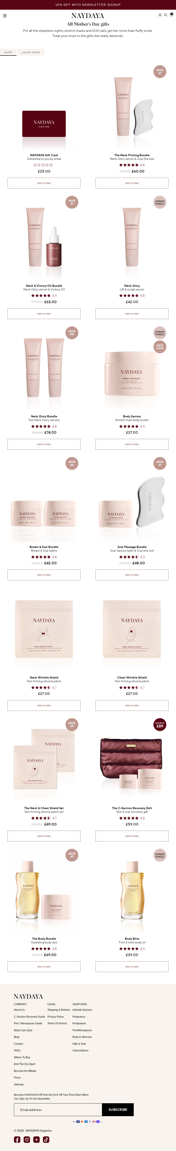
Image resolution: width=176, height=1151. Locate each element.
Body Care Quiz (23, 1030)
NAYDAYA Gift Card (44, 155)
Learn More (31, 52)
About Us (19, 1009)
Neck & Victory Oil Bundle (44, 286)
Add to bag (44, 183)
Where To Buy (22, 1057)
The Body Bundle (44, 939)
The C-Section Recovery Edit (132, 808)
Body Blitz (132, 939)
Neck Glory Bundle (44, 416)
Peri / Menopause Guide (28, 1023)
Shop (8, 52)
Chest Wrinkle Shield (132, 677)
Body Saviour (132, 416)
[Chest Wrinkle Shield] (132, 629)
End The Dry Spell (24, 1064)
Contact (18, 1043)
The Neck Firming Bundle (132, 155)
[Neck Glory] (132, 237)
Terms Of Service (57, 1023)
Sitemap (19, 1084)
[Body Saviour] (132, 368)
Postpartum (79, 1023)
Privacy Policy (55, 1016)
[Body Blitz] (132, 890)
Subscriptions (80, 1050)
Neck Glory (132, 286)
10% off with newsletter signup (88, 4)
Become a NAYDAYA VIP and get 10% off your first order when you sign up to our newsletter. (51, 1096)
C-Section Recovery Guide (29, 1016)
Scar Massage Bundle (132, 547)
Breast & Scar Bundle (44, 547)
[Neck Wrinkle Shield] (44, 629)
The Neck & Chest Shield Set (44, 808)
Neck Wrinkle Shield (44, 677)
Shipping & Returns (58, 1009)
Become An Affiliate (25, 1070)
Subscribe (118, 1110)
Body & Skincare (82, 1036)
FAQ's (17, 1050)
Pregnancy (79, 1016)
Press (17, 1077)
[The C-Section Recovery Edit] (132, 760)
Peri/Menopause (82, 1030)
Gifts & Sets (79, 1043)
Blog (16, 1036)
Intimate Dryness (82, 1009)
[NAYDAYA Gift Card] (44, 107)
